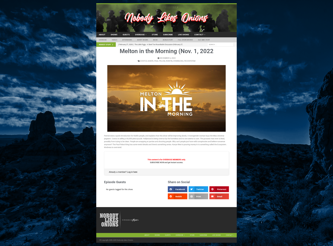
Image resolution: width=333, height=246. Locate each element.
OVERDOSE (140, 34)
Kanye (150, 61)
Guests (126, 34)
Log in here (132, 172)
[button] (177, 189)
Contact (198, 34)
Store (155, 34)
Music (155, 40)
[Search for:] (220, 44)
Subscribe (168, 34)
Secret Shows (142, 40)
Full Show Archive (185, 40)
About (102, 34)
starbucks (178, 61)
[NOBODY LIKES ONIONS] (166, 30)
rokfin (169, 61)
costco (143, 61)
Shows (114, 34)
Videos (114, 40)
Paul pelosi (159, 61)
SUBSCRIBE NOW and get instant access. (166, 162)
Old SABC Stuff (204, 40)
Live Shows (183, 34)
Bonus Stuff (168, 40)
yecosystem (189, 61)
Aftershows (127, 40)
